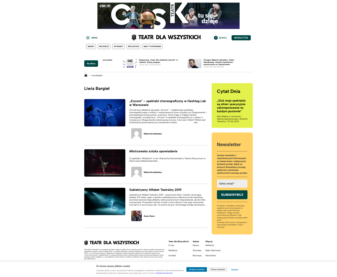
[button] (4, 16)
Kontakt (172, 255)
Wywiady (118, 46)
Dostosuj (234, 269)
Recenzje (104, 46)
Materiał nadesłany (153, 133)
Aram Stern (149, 216)
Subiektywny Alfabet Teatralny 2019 (155, 190)
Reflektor (133, 46)
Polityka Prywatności (164, 273)
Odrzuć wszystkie (218, 269)
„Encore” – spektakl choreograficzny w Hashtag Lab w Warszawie (167, 103)
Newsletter (241, 38)
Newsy (91, 46)
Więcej (208, 241)
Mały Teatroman (152, 46)
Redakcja (172, 250)
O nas (171, 245)
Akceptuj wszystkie (196, 269)
